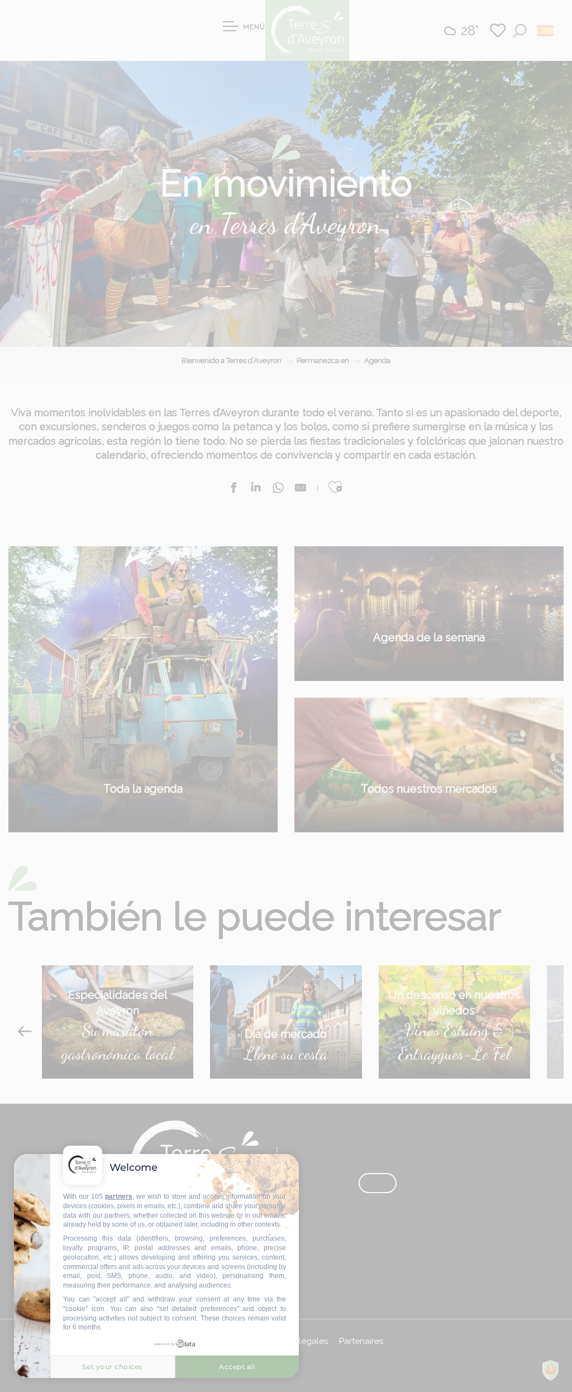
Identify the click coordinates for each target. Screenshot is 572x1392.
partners (118, 1196)
